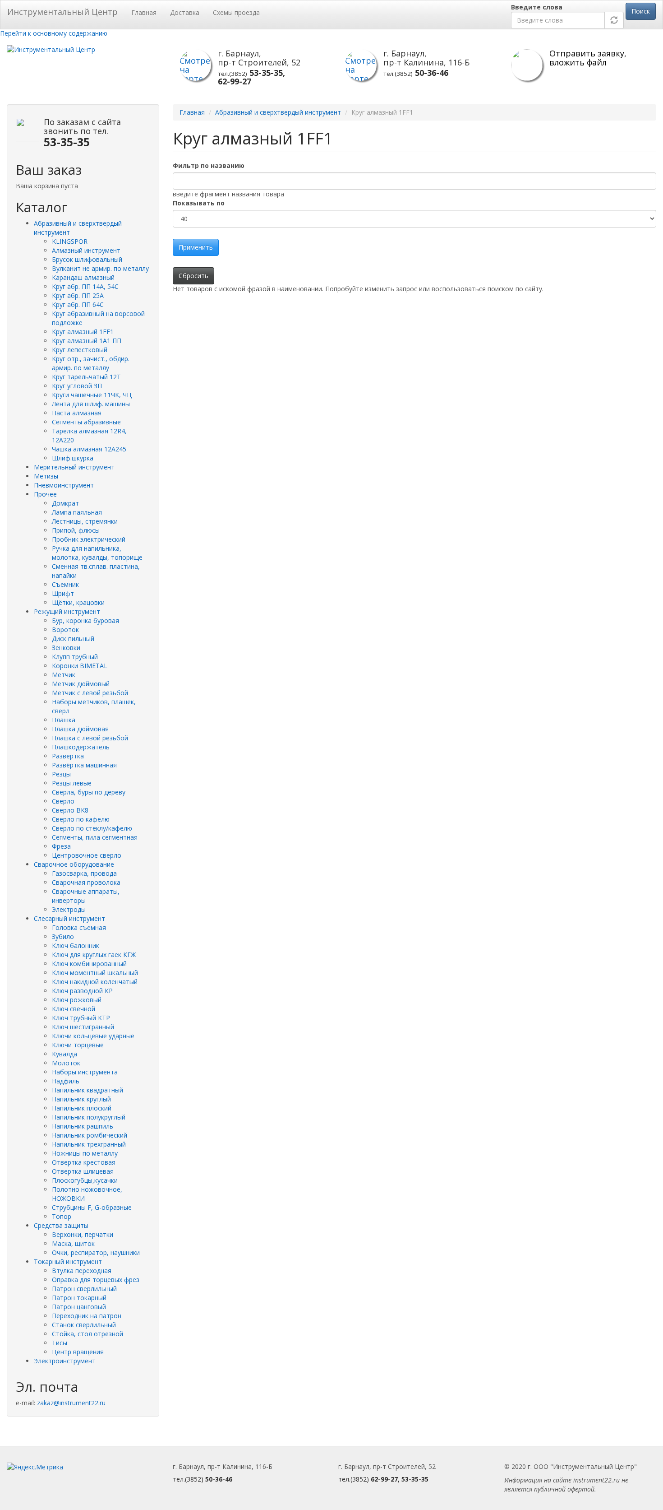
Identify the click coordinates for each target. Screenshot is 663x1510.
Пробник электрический (88, 539)
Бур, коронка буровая (85, 620)
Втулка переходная (81, 1270)
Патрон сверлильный (84, 1288)
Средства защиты (61, 1225)
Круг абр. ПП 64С (78, 304)
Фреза (61, 846)
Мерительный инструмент (74, 467)
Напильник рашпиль (82, 1126)
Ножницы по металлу (85, 1153)
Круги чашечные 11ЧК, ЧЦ (92, 394)
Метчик (63, 674)
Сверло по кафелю (81, 819)
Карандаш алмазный (83, 277)
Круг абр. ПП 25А (78, 295)
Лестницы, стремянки (85, 521)
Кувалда (64, 1054)
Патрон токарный (79, 1297)
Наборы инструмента (85, 1072)
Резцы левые (72, 783)
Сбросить (193, 275)
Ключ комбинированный (89, 963)
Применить (196, 247)
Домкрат (65, 503)
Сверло (63, 801)
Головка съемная (79, 927)
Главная (144, 12)
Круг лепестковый (79, 349)
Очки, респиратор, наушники (96, 1252)
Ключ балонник (75, 945)
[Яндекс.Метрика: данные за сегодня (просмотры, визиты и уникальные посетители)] (35, 1467)
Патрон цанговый (79, 1306)
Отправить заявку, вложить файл (587, 58)
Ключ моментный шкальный (95, 972)
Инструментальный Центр (62, 11)
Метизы (46, 476)
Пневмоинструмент (64, 485)
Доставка (184, 12)
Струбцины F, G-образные (92, 1207)
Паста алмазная (76, 413)
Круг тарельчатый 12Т (86, 376)
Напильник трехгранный (89, 1144)
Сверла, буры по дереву (88, 792)
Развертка (68, 756)
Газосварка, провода (84, 873)
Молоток (66, 1063)
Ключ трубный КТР (81, 1017)
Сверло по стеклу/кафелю (92, 828)
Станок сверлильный (84, 1324)
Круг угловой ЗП (77, 385)
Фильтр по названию (208, 165)
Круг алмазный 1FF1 (83, 331)
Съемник (65, 584)
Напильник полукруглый (88, 1117)
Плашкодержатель (81, 747)
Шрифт (63, 593)
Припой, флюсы (76, 530)
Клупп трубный (75, 656)
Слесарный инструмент (69, 918)
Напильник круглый (81, 1099)
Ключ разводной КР (82, 990)
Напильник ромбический (89, 1135)
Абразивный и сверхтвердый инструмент (278, 112)
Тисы (59, 1342)
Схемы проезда (236, 12)
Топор (61, 1216)
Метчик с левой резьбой (90, 692)
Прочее (45, 494)
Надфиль (65, 1081)
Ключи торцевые (78, 1045)
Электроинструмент (65, 1361)
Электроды (69, 909)
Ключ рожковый (76, 999)
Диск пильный (73, 638)
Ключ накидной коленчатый (95, 981)
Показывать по (199, 203)
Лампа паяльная (77, 512)
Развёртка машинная (84, 765)
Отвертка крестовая (83, 1162)
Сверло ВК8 (70, 810)
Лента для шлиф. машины (91, 404)
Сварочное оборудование (74, 864)
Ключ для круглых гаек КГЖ (94, 954)
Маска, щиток (73, 1243)
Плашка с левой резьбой (90, 738)
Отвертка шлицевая (83, 1171)
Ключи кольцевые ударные (93, 1035)
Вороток (65, 629)
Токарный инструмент (68, 1261)
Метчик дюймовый (81, 683)
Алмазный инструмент (86, 250)
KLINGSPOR (69, 241)
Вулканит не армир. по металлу (100, 268)
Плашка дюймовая (80, 729)
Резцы (61, 774)
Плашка (63, 720)
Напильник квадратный (87, 1090)
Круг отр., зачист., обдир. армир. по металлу (90, 363)
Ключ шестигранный (83, 1026)
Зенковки (66, 647)
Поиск (640, 11)
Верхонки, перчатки (82, 1234)
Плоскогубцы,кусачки (85, 1180)
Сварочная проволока (86, 882)
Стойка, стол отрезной (87, 1333)
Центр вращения (78, 1351)
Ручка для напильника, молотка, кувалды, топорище (97, 553)
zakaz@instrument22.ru (71, 1402)
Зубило (63, 936)
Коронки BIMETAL (79, 665)
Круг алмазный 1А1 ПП (86, 340)
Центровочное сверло (86, 855)
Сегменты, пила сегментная (95, 837)
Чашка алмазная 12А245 (89, 449)
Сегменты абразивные (86, 422)
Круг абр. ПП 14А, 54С (85, 286)
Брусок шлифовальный (87, 259)
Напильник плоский (81, 1108)
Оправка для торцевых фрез (95, 1279)
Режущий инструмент (67, 611)
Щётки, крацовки (78, 602)
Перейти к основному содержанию (53, 33)
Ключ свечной (73, 1008)
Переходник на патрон (86, 1315)
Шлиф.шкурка (72, 458)
